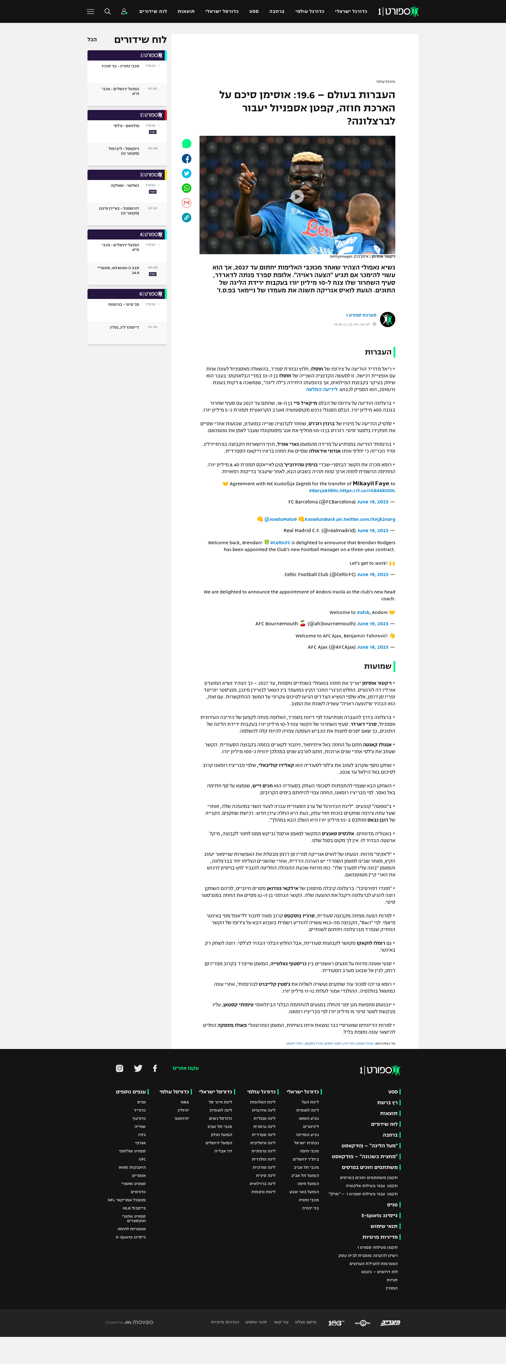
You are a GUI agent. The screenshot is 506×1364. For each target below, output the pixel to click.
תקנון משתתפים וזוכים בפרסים (369, 1177)
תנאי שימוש (384, 1226)
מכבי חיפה (309, 1151)
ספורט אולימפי (132, 1151)
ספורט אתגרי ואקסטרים (134, 1218)
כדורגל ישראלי (351, 11)
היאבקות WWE (132, 1167)
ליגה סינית (265, 1175)
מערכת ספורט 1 (361, 315)
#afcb (363, 612)
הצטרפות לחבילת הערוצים (373, 1263)
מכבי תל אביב (306, 1167)
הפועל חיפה (308, 1183)
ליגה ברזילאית (262, 1183)
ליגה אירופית (263, 1110)
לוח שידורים (153, 11)
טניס (392, 1204)
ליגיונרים (311, 1126)
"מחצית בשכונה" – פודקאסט (365, 1156)
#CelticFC (280, 542)
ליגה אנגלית (264, 1118)
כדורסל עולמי (174, 1092)
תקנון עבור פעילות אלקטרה (372, 1185)
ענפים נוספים (131, 1092)
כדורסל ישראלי (222, 11)
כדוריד (140, 1110)
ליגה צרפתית (263, 1151)
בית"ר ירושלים (306, 1159)
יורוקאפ (182, 1118)
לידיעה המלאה (322, 389)
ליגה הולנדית (263, 1159)
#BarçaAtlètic (324, 490)
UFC (142, 1159)
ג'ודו (142, 1134)
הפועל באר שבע (304, 1192)
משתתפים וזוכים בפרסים (370, 1167)
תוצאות (186, 11)
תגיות (392, 1280)
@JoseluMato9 (280, 519)
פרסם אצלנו (305, 1322)
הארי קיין (349, 1043)
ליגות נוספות (263, 1192)
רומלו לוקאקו (294, 1043)
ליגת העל (310, 1102)
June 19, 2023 (372, 501)
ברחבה (277, 11)
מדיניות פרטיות (380, 1237)
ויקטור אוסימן (333, 1043)
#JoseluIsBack (319, 519)
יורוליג (183, 1110)
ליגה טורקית (264, 1167)
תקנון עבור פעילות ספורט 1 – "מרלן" (363, 1194)
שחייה (140, 1126)
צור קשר (281, 1322)
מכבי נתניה (309, 1200)
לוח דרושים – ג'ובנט (379, 1272)
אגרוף (140, 1143)
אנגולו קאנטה (364, 1043)
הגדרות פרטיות (225, 1322)
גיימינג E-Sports (380, 1215)
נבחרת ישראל (306, 1143)
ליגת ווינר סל (220, 1102)
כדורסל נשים (220, 1118)
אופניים (139, 1175)
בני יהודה (310, 1208)
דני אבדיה (223, 1151)
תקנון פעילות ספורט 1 (377, 1247)
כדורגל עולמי (309, 11)
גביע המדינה (307, 1134)
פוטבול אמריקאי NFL (127, 1200)
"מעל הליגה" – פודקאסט (370, 1145)
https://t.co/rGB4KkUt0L (367, 490)
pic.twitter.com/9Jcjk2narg (365, 519)
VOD (254, 11)
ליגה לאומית (307, 1110)
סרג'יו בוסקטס (314, 1043)
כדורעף (139, 1118)
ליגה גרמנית (264, 1126)
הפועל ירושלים (219, 1143)
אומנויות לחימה (132, 1229)
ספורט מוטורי (133, 1183)
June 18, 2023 (372, 647)
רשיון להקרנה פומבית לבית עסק (368, 1255)
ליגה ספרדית (263, 1134)
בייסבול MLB (134, 1208)
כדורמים (138, 1192)
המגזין (392, 1288)
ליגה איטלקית (262, 1143)
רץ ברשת (387, 1102)
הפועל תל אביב (305, 1175)
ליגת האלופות (262, 1102)
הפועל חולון (221, 1134)
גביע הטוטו (309, 1118)
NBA (185, 1102)
